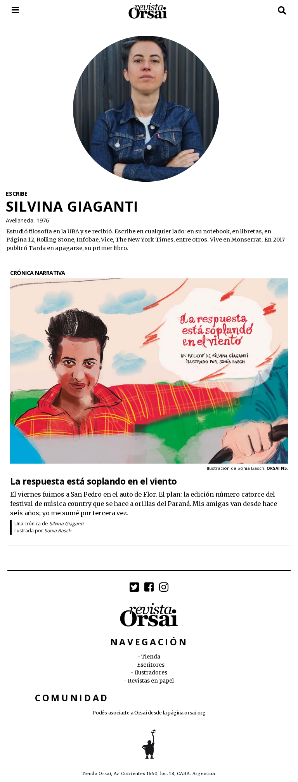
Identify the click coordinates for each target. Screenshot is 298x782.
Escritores (151, 665)
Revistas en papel (151, 681)
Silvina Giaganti (66, 523)
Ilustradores (151, 672)
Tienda (150, 656)
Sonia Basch (57, 530)
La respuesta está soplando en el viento (93, 481)
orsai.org (194, 713)
